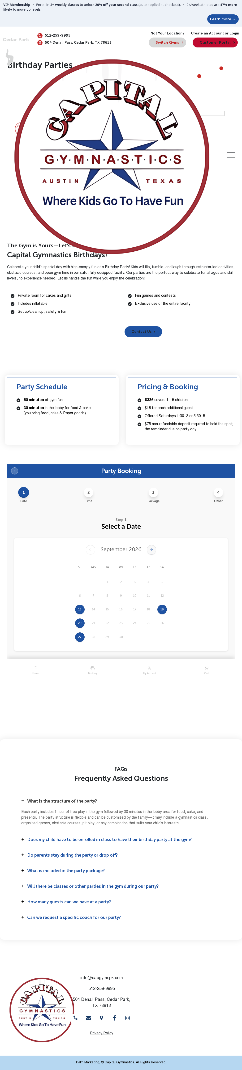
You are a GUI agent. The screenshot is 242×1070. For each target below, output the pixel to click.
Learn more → (223, 19)
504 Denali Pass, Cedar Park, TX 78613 (78, 42)
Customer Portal (215, 42)
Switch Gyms (167, 42)
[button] (143, 331)
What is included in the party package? (66, 870)
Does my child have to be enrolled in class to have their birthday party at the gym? (109, 839)
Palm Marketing (87, 1062)
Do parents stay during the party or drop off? (72, 855)
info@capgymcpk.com (101, 978)
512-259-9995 (57, 35)
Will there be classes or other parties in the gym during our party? (93, 886)
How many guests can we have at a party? (69, 902)
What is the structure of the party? (62, 801)
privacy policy (101, 1033)
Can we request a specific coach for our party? (74, 917)
